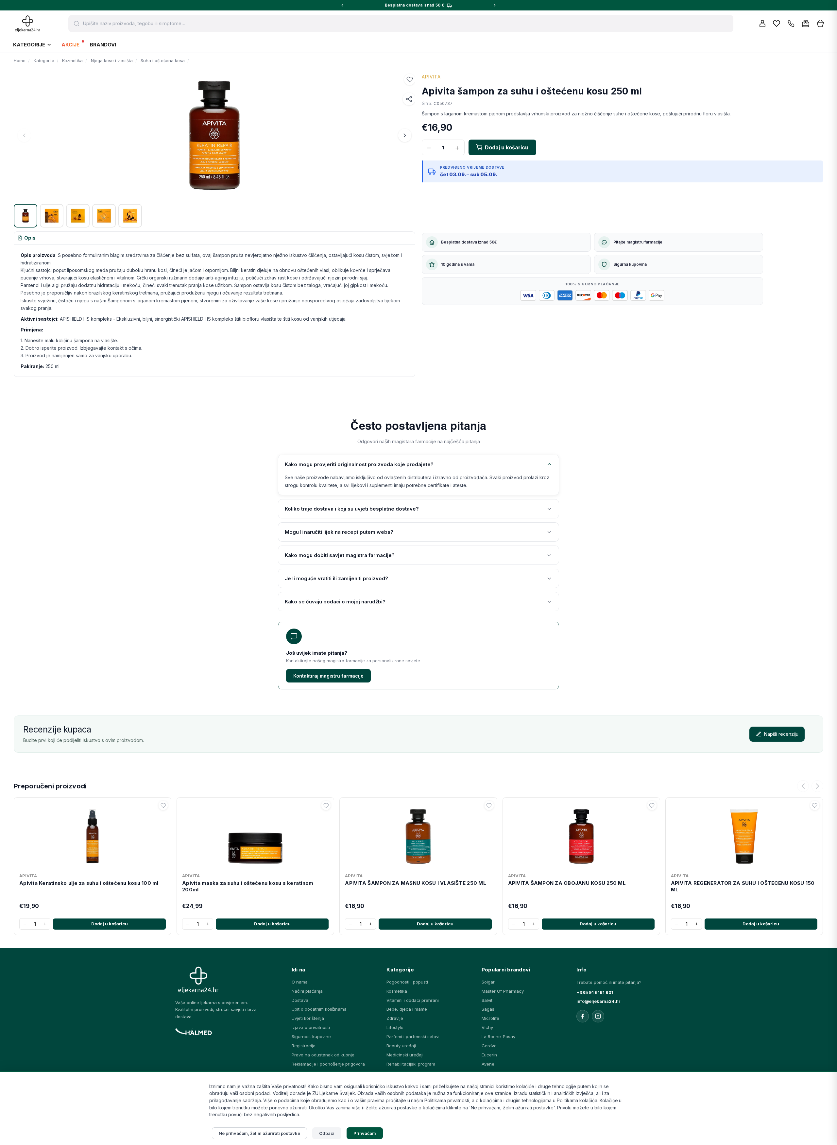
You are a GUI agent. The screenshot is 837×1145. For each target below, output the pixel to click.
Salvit (487, 1000)
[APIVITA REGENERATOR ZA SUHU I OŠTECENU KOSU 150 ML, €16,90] (744, 835)
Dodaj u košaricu (109, 923)
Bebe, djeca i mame (406, 1009)
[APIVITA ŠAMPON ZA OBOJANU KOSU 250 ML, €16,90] (581, 835)
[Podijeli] (409, 99)
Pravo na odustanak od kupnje (323, 1054)
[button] (409, 79)
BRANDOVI (103, 45)
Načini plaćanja (307, 991)
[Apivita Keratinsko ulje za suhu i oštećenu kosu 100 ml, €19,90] (92, 835)
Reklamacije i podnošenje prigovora (328, 1064)
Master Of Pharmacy (503, 991)
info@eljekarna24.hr (598, 1001)
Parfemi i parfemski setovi (412, 1036)
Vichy (487, 1027)
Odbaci (326, 1133)
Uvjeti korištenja (308, 1018)
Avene (488, 1064)
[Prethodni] (803, 786)
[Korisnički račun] (762, 23)
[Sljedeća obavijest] (494, 5)
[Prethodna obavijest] (342, 5)
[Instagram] (598, 1016)
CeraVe (489, 1045)
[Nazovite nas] (791, 23)
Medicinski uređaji (404, 1054)
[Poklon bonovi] (805, 23)
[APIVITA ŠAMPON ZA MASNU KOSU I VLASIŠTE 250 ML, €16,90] (418, 835)
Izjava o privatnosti (311, 1027)
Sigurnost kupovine (311, 1036)
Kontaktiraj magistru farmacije (328, 676)
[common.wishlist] (776, 23)
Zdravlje (394, 1018)
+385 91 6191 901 (594, 992)
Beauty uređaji (401, 1045)
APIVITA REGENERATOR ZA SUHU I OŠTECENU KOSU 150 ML (743, 886)
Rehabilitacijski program (410, 1064)
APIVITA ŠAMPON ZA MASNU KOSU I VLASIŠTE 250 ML (415, 883)
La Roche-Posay (498, 1036)
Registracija (304, 1045)
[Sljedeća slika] (404, 135)
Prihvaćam (364, 1133)
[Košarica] (820, 23)
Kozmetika (396, 991)
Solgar (488, 982)
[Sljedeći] (817, 786)
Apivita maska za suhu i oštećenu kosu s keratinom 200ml (247, 886)
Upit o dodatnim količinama (319, 1009)
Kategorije (29, 45)
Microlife (490, 1018)
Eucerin (489, 1054)
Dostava (300, 1000)
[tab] (26, 238)
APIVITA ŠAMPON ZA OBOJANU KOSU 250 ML (567, 883)
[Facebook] (582, 1016)
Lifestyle (394, 1027)
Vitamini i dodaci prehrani (412, 1000)
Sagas (488, 1009)
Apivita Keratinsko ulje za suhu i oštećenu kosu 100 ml (89, 883)
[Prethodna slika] (24, 135)
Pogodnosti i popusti (407, 982)
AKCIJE (70, 45)
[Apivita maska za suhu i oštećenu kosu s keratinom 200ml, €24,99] (255, 835)
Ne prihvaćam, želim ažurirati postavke (259, 1133)
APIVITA (431, 76)
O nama (300, 982)
